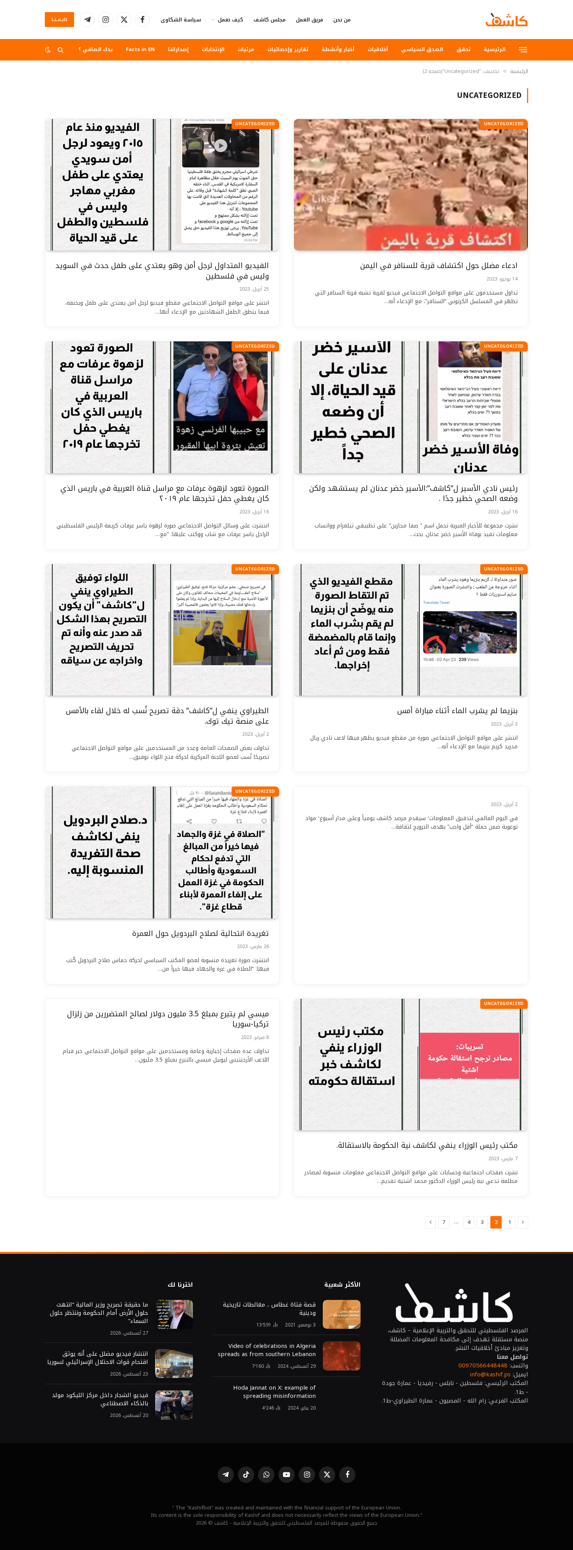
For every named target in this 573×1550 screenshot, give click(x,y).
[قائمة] (523, 50)
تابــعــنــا (59, 19)
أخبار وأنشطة (338, 49)
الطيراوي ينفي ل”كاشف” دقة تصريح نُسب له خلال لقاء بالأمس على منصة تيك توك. (167, 716)
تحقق (463, 49)
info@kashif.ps (490, 1374)
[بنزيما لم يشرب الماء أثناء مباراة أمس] (411, 630)
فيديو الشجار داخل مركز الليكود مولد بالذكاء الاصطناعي (100, 1399)
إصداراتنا (178, 49)
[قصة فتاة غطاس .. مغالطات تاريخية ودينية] (342, 1314)
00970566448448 (483, 1365)
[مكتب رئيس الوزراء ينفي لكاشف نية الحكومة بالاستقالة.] (411, 1065)
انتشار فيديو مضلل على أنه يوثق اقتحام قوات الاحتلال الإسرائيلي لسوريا (97, 1358)
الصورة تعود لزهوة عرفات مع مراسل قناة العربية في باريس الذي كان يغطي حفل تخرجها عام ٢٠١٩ (164, 493)
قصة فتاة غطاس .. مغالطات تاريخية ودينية (269, 1309)
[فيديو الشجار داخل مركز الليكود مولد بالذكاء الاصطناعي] (174, 1405)
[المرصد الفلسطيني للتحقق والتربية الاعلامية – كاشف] (506, 19)
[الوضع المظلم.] (49, 49)
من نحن (342, 20)
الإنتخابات (213, 49)
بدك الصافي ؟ (95, 49)
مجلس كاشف (269, 20)
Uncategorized (504, 124)
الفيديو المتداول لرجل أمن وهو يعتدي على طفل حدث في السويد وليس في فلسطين (162, 271)
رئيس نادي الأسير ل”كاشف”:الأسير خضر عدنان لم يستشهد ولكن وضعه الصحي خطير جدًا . (413, 493)
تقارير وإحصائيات (287, 49)
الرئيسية (495, 49)
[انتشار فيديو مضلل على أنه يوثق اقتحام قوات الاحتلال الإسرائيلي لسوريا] (174, 1363)
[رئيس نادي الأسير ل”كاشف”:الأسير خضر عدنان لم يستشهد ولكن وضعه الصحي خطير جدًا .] (411, 407)
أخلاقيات (378, 49)
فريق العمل (309, 20)
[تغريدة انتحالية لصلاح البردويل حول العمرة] (162, 852)
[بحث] (60, 50)
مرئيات (246, 49)
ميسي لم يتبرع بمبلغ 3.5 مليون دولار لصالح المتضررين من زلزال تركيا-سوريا (168, 1019)
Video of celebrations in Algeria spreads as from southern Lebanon (267, 1350)
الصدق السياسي (422, 49)
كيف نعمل (230, 20)
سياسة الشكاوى (181, 20)
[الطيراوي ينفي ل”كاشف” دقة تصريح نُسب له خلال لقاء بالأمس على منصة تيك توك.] (162, 630)
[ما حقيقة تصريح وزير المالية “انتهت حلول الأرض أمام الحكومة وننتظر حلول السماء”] (174, 1314)
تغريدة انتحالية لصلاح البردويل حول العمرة (200, 934)
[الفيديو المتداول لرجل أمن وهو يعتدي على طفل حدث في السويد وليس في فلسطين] (162, 185)
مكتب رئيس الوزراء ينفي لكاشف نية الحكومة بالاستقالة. (427, 1145)
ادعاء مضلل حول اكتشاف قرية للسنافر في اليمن (439, 266)
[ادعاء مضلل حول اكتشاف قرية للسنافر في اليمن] (411, 185)
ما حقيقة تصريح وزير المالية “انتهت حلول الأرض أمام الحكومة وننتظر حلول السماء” (99, 1313)
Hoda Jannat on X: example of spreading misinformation (274, 1392)
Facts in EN (140, 49)
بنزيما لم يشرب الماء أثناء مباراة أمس (457, 711)
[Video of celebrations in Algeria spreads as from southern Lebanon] (342, 1356)
